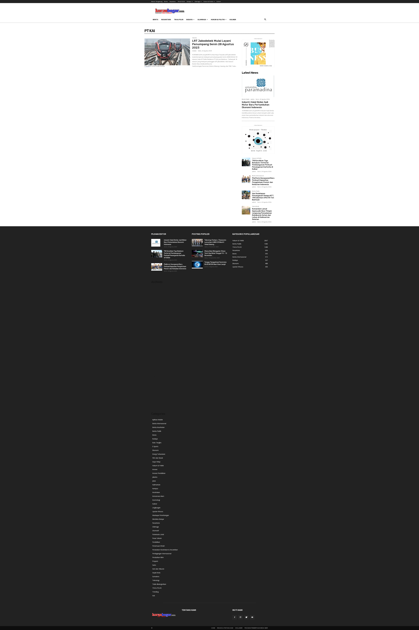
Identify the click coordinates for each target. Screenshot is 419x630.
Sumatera (155, 576)
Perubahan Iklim (158, 557)
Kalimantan (156, 485)
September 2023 (157, 389)
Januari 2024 (155, 376)
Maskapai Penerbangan (160, 515)
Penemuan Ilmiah (158, 546)
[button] (265, 20)
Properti (155, 561)
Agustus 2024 (156, 353)
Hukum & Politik (208, 1)
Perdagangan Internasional (161, 554)
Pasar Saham (157, 538)
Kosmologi (156, 500)
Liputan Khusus (157, 511)
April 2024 (154, 366)
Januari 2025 (155, 337)
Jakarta (194, 38)
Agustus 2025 (156, 314)
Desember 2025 (157, 301)
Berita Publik (245, 99)
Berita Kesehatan (158, 427)
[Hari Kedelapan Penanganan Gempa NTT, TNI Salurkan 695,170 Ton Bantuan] (246, 195)
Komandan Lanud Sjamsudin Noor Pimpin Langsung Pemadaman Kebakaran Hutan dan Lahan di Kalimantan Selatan (262, 214)
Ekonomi (155, 450)
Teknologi (155, 580)
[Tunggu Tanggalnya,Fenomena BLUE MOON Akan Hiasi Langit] (197, 265)
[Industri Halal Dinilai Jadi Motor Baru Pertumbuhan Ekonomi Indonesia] (258, 86)
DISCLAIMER (238, 628)
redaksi (194, 51)
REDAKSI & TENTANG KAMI (225, 628)
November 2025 (157, 304)
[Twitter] (246, 617)
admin (252, 99)
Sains (154, 565)
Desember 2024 (157, 340)
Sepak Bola (156, 573)
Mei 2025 (154, 324)
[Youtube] (252, 617)
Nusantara (173, 1)
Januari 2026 (155, 298)
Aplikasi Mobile (157, 420)
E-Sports (155, 446)
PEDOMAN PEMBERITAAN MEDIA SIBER (256, 628)
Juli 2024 (154, 357)
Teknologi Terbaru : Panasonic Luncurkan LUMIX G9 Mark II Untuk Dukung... (215, 242)
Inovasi (154, 469)
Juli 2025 (154, 317)
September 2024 (157, 350)
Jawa (154, 481)
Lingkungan (156, 508)
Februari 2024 (156, 373)
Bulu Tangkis (156, 443)
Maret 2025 (155, 330)
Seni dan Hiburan (158, 569)
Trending (155, 592)
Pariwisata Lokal (158, 534)
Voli (153, 596)
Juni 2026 (154, 294)
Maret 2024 (155, 370)
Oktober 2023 (156, 386)
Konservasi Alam (158, 496)
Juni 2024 (154, 360)
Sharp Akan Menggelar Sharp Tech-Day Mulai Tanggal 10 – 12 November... (215, 253)
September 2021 (157, 403)
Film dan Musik (157, 458)
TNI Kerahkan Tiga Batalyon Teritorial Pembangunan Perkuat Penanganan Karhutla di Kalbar (262, 165)
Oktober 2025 (156, 307)
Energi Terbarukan (158, 454)
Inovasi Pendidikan (158, 473)
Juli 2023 (154, 396)
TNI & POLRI (181, 1)
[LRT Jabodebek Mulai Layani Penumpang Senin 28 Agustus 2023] (167, 52)
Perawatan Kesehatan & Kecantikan (165, 550)
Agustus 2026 (156, 288)
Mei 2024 (154, 363)
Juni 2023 (154, 399)
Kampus (155, 488)
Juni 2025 (154, 321)
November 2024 (157, 344)
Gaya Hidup (156, 462)
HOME (213, 628)
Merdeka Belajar (158, 519)
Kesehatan (156, 492)
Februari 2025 (156, 334)
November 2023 (157, 383)
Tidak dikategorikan (159, 584)
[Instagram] (240, 617)
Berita (166, 1)
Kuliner (219, 1)
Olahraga (197, 1)
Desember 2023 (157, 380)
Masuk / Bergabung (156, 1)
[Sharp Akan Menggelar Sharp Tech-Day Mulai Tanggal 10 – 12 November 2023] (197, 254)
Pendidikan (156, 542)
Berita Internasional (258, 176)
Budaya (189, 1)
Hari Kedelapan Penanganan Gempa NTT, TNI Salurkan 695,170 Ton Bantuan (263, 196)
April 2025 (154, 327)
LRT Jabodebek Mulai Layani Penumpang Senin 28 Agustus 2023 (213, 44)
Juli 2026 (154, 291)
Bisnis (154, 435)
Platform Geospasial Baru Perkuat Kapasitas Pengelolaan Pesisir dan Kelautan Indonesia (263, 181)
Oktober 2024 (156, 347)
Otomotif (155, 531)
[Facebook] (234, 617)
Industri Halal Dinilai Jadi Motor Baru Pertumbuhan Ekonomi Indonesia (255, 105)
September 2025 (157, 311)
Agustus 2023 (156, 393)
